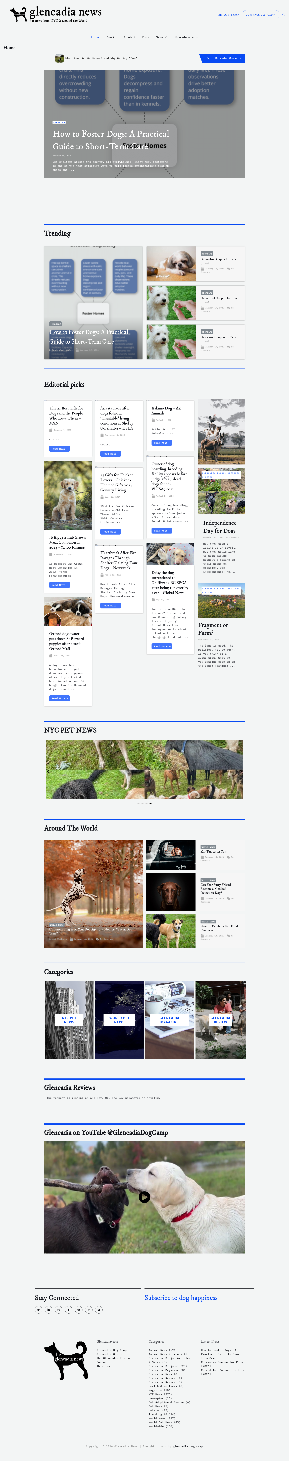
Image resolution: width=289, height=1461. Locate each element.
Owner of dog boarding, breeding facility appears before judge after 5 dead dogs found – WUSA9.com (169, 476)
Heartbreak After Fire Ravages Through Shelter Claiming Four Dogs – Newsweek (118, 560)
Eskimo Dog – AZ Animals (166, 411)
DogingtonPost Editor (61, 350)
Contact (102, 1362)
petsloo (154, 1410)
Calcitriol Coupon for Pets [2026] (218, 339)
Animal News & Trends (165, 1354)
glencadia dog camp (188, 1446)
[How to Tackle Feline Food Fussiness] (171, 931)
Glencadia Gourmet (111, 1354)
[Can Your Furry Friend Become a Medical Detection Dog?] (171, 892)
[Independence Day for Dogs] (221, 490)
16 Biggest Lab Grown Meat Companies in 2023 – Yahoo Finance (67, 542)
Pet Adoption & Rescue (166, 1402)
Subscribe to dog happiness (180, 1298)
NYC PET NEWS (69, 1020)
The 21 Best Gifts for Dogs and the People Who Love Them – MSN (66, 416)
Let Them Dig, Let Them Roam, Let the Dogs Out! (103, 58)
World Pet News (160, 1422)
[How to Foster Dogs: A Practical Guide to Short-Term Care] (93, 302)
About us (103, 1366)
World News (57, 924)
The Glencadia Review (113, 1358)
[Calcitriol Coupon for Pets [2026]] (171, 342)
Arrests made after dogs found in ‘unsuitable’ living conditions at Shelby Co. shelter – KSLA (116, 418)
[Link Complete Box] (144, 124)
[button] (261, 14)
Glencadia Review (162, 1378)
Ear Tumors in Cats (214, 852)
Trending (55, 323)
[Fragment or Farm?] (221, 600)
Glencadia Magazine (169, 1020)
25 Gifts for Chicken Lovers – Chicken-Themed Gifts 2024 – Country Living (118, 483)
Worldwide (156, 1426)
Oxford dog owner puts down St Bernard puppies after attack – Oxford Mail (66, 641)
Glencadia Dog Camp (112, 1350)
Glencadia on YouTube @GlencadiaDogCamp (106, 1132)
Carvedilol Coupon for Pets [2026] (219, 300)
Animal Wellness (58, 939)
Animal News (158, 1350)
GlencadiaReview (220, 1020)
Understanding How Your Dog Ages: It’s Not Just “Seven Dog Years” (90, 931)
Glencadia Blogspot (164, 1366)
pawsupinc (156, 1398)
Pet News (155, 1406)
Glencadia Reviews (69, 1087)
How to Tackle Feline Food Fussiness (219, 928)
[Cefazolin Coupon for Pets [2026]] (171, 263)
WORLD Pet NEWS (119, 1020)
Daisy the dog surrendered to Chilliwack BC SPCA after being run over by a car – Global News (170, 582)
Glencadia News (65, 12)
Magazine (155, 1390)
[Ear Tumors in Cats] (171, 855)
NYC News (155, 1394)
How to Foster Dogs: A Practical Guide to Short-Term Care (222, 1354)
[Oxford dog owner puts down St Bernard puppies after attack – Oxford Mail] (68, 613)
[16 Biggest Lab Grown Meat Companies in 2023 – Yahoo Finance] (68, 496)
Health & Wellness (163, 1386)
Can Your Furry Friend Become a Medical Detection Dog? (216, 889)
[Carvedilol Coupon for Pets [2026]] (171, 303)
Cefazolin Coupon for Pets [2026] (218, 261)
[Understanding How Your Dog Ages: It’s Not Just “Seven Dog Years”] (93, 894)
